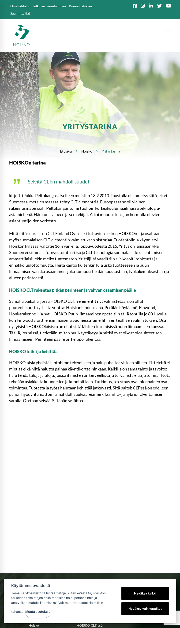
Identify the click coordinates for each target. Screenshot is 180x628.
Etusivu (66, 151)
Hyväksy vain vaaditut (145, 608)
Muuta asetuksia (37, 611)
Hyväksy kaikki (145, 593)
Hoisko (86, 151)
